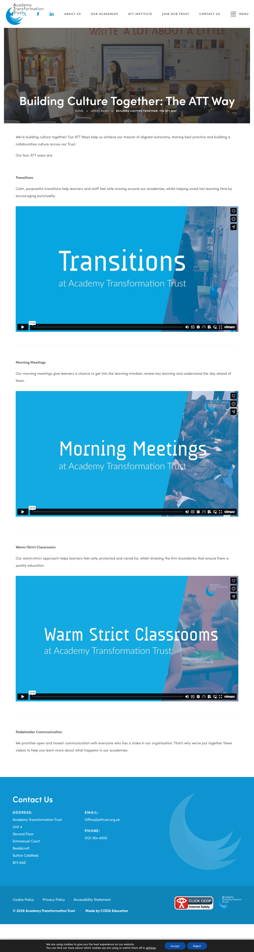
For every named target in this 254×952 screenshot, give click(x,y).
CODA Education (114, 910)
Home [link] (79, 110)
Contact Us (209, 14)
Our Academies (104, 14)
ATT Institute (140, 14)
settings (151, 947)
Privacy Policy (54, 899)
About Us (72, 14)
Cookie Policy (23, 899)
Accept (175, 946)
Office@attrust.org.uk (102, 819)
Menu (244, 14)
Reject (197, 946)
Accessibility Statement (92, 899)
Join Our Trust (175, 14)
